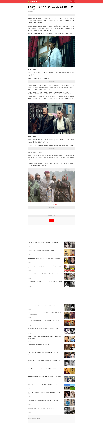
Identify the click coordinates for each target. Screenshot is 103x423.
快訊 (74, 1)
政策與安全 (33, 418)
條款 (35, 418)
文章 (71, 1)
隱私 (37, 418)
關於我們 (29, 418)
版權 (39, 418)
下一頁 (51, 220)
